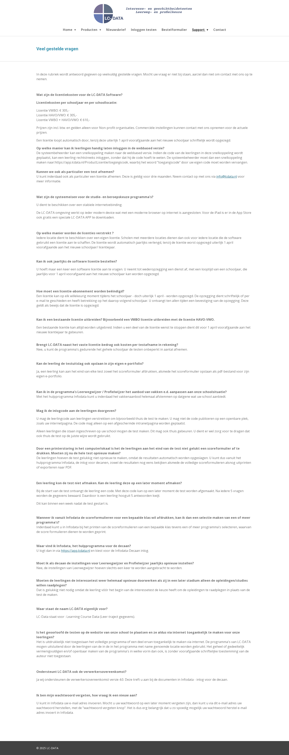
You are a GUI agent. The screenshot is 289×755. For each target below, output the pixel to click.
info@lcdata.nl (226, 176)
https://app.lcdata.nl (75, 550)
